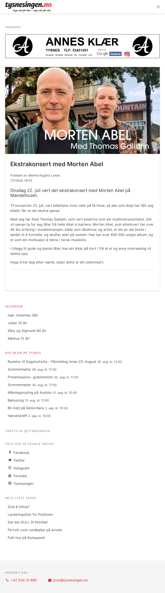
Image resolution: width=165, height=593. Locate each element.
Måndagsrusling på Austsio (42, 392)
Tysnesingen (22, 483)
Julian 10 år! (17, 323)
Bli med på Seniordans (38, 408)
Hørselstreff (29, 416)
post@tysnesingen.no (70, 580)
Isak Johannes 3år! (23, 315)
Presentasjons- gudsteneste (43, 377)
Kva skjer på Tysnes (23, 352)
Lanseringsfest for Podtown (30, 514)
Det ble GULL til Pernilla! (27, 522)
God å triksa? (18, 507)
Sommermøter (32, 369)
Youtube (19, 476)
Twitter (18, 460)
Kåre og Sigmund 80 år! (27, 330)
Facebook (20, 452)
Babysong (28, 400)
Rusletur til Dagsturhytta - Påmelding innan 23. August (65, 361)
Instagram (20, 468)
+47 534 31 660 (24, 580)
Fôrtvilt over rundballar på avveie (35, 530)
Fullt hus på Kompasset (26, 537)
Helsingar (14, 306)
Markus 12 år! (18, 338)
